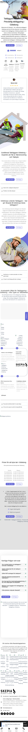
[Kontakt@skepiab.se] (1, 707)
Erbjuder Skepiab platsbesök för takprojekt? (11, 577)
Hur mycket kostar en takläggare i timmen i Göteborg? (11, 565)
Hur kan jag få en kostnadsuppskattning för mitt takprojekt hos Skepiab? (13, 582)
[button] (2, 348)
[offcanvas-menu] (26, 2)
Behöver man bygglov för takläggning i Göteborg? (13, 586)
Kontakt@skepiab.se (7, 707)
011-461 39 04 (6, 710)
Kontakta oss (7, 720)
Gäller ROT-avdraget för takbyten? (11, 573)
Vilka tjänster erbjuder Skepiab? (11, 590)
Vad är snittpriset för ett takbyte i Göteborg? (11, 569)
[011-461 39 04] (1, 710)
